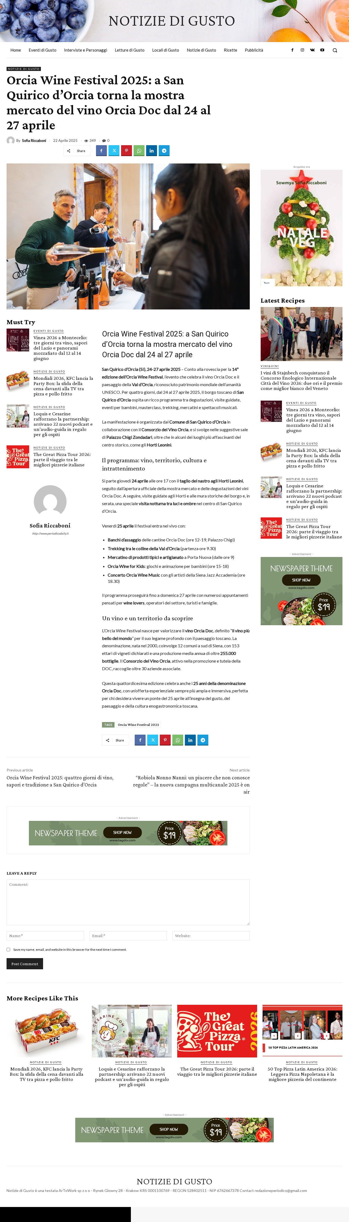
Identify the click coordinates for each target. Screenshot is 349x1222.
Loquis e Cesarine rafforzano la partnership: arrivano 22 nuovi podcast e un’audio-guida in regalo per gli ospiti (63, 424)
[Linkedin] (151, 150)
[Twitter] (114, 150)
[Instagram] (302, 50)
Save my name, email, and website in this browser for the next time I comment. (70, 949)
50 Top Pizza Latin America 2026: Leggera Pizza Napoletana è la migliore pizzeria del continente (302, 1074)
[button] (334, 50)
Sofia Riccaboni (34, 140)
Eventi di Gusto (49, 330)
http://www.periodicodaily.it (50, 533)
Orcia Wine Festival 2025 (138, 724)
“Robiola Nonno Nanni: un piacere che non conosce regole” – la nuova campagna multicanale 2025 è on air (191, 784)
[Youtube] (322, 50)
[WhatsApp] (139, 150)
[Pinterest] (126, 150)
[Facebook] (292, 50)
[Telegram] (164, 150)
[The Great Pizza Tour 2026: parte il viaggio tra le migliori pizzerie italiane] (18, 456)
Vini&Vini (270, 366)
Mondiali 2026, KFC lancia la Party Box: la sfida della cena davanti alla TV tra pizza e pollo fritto (63, 386)
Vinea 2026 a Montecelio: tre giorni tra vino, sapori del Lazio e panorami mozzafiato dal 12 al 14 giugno (60, 348)
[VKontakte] (312, 50)
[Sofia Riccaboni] (11, 140)
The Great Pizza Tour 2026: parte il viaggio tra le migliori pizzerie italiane (62, 459)
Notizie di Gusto (24, 68)
